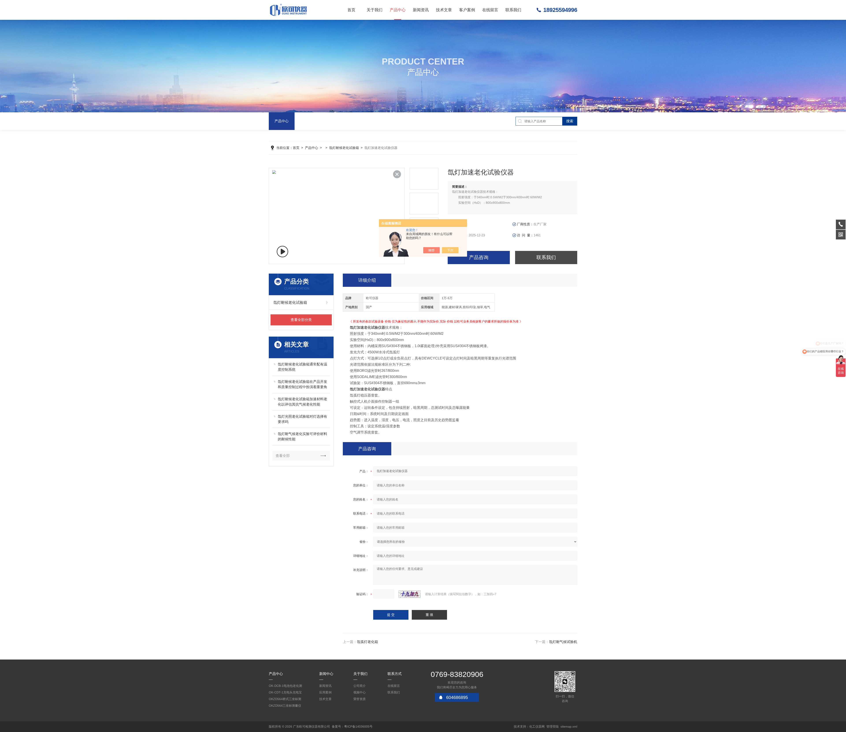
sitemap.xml (568, 726)
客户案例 (467, 10)
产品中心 (398, 10)
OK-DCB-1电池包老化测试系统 (285, 686)
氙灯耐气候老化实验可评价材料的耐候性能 (302, 436)
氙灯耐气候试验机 (563, 642)
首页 (351, 10)
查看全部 (283, 456)
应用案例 (325, 692)
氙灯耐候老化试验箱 (344, 148)
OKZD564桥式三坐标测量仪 (285, 699)
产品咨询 (478, 257)
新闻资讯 (421, 10)
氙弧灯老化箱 (367, 642)
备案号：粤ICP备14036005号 (352, 726)
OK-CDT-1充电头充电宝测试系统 (285, 693)
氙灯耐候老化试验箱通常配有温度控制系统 (302, 366)
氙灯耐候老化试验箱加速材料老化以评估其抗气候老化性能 (302, 401)
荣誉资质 (359, 699)
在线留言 (490, 10)
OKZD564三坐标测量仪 (285, 705)
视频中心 (359, 692)
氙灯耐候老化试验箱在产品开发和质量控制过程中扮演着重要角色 (302, 385)
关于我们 (374, 10)
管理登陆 (552, 726)
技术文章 (444, 10)
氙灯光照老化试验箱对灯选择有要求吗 (302, 419)
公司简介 (359, 686)
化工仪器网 (537, 726)
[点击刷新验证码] (410, 594)
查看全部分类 (301, 320)
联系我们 (513, 10)
